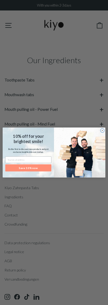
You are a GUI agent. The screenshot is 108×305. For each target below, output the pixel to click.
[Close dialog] (102, 131)
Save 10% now (28, 168)
